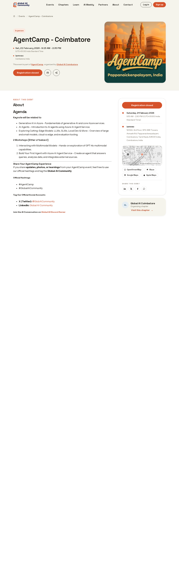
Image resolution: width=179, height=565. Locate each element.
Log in (146, 4)
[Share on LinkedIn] (124, 188)
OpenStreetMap (134, 170)
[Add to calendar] (47, 72)
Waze (151, 170)
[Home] (14, 16)
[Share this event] (56, 72)
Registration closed (28, 72)
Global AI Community (41, 205)
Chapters (63, 4)
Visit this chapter (142, 210)
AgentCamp (37, 64)
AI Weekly (89, 4)
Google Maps (132, 175)
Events (50, 4)
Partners (103, 4)
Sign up (159, 4)
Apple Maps (151, 175)
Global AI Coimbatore (67, 64)
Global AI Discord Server (53, 212)
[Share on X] (131, 188)
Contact (128, 4)
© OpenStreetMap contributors (150, 164)
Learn (76, 4)
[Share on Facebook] (137, 188)
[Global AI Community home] (21, 4)
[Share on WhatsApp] (144, 188)
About (115, 4)
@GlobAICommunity (43, 201)
